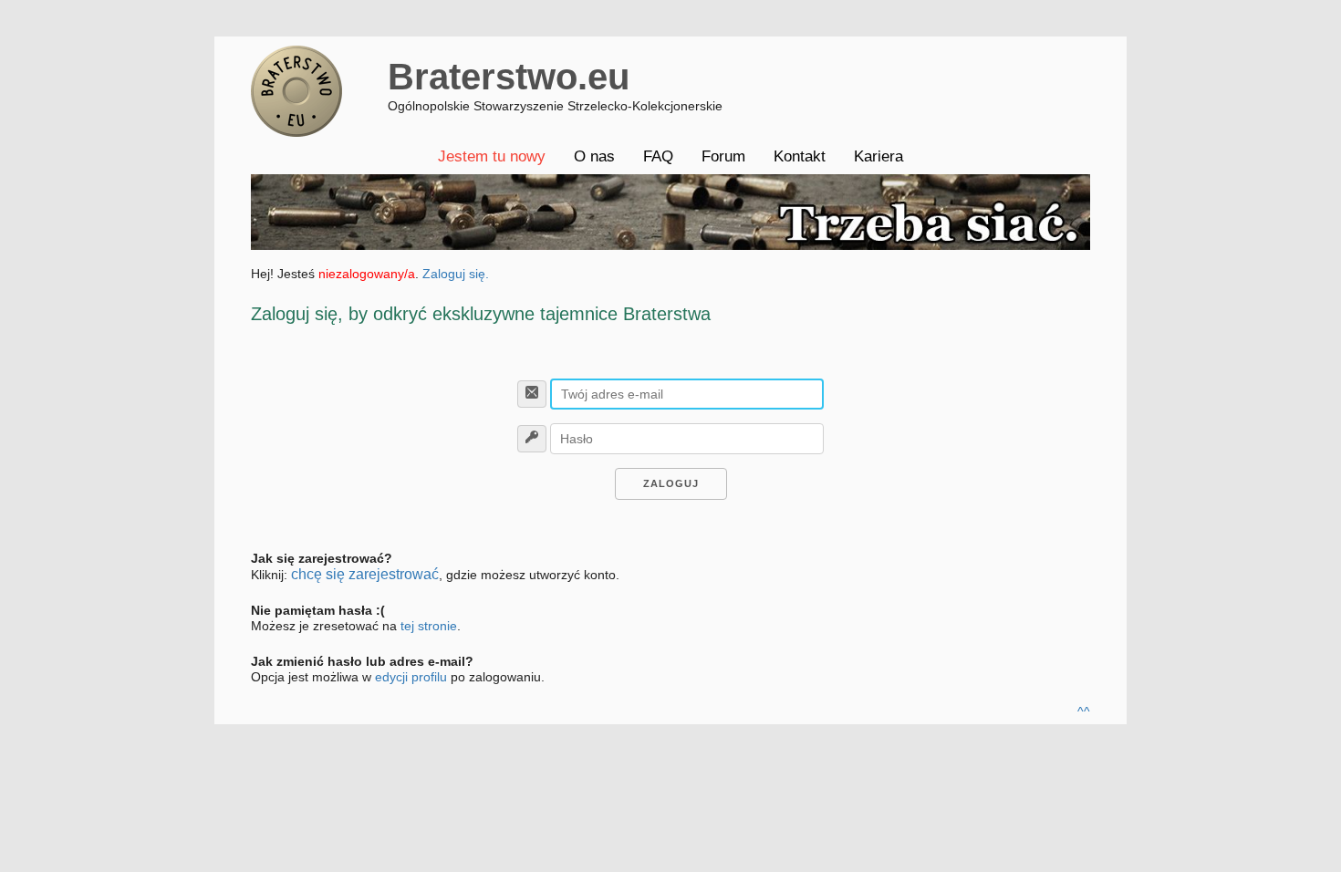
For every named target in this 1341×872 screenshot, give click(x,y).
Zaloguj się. (455, 273)
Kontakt (800, 156)
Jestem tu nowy (492, 156)
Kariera (878, 156)
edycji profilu (411, 677)
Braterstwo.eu (508, 77)
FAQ (658, 156)
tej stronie (428, 625)
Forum (723, 156)
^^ (1083, 711)
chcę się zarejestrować (365, 574)
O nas (594, 156)
